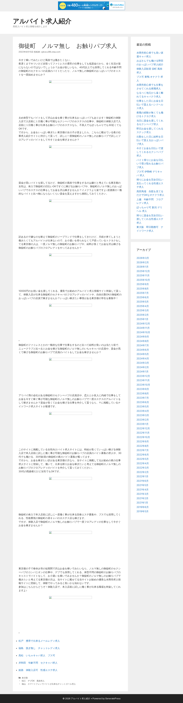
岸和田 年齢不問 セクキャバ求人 (38, 662)
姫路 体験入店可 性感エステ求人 (38, 670)
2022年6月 (143, 454)
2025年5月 (143, 301)
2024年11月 (143, 327)
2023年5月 (143, 406)
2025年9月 (143, 284)
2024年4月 (143, 358)
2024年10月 (143, 332)
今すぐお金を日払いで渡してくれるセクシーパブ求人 (150, 152)
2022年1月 (142, 476)
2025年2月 (143, 314)
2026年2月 (143, 262)
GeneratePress (113, 698)
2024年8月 (143, 341)
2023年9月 (143, 389)
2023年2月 (143, 419)
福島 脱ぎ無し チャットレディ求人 (39, 648)
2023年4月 (143, 411)
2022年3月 (143, 467)
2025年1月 (142, 319)
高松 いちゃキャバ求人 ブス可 (37, 655)
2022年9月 (143, 441)
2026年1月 (143, 266)
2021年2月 (142, 498)
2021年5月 (142, 485)
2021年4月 (143, 489)
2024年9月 (143, 336)
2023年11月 (143, 380)
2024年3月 (143, 362)
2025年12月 (143, 271)
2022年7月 (143, 450)
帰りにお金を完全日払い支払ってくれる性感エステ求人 (150, 183)
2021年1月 (142, 502)
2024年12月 (143, 323)
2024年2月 (143, 367)
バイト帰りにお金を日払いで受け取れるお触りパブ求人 (150, 164)
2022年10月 (143, 437)
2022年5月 (143, 458)
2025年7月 (143, 292)
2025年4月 (143, 306)
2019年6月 (143, 507)
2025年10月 (143, 279)
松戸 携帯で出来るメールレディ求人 (39, 640)
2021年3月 (143, 493)
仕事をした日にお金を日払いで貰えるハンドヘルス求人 (150, 104)
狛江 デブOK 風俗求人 (33, 681)
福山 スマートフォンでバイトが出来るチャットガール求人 (49, 684)
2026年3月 (143, 258)
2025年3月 (143, 310)
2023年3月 (143, 415)
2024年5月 (143, 354)
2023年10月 (143, 384)
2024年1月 (143, 371)
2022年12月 (143, 428)
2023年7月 (143, 397)
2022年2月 (143, 472)
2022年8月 (143, 445)
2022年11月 (143, 432)
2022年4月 (143, 463)
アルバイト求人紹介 (42, 21)
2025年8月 (143, 288)
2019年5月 (143, 511)
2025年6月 (143, 297)
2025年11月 (143, 275)
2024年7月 (143, 345)
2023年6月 (143, 402)
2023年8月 (143, 393)
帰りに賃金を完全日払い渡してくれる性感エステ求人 (150, 219)
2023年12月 (143, 376)
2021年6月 (143, 480)
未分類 (25, 678)
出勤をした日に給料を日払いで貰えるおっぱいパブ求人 (150, 140)
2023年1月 (143, 424)
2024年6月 (143, 349)
